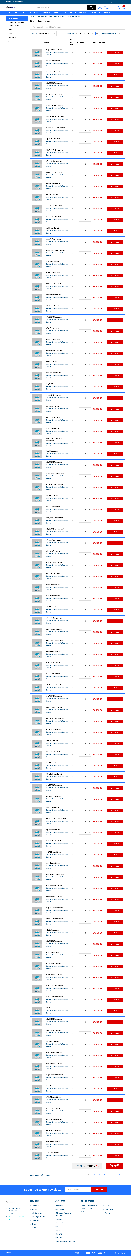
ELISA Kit (59, 1230)
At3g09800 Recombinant (54, 83)
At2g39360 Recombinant (54, 975)
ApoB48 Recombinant (53, 284)
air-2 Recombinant (52, 261)
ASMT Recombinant (53, 752)
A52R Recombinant (52, 194)
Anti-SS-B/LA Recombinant (55, 128)
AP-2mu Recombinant (53, 540)
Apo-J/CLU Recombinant (55, 72)
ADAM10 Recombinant (54, 729)
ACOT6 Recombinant (53, 406)
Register (106, 8)
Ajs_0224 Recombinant (54, 1108)
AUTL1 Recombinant (53, 507)
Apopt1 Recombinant (53, 373)
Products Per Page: (109, 33)
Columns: (70, 33)
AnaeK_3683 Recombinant (55, 250)
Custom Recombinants (64, 1223)
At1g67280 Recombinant (54, 562)
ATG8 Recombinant (52, 328)
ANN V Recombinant (53, 663)
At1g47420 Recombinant (54, 1075)
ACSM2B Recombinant (54, 796)
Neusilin (46, 12)
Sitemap (34, 1228)
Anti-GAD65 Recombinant (55, 874)
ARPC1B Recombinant (54, 774)
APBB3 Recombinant (53, 651)
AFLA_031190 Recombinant (56, 819)
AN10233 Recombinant (54, 172)
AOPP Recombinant (53, 273)
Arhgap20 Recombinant (54, 551)
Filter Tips (59, 1234)
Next (121, 1175)
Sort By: (34, 33)
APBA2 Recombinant (53, 1142)
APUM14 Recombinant (54, 1130)
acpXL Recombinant (53, 139)
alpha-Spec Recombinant (55, 105)
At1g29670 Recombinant (54, 317)
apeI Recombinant (52, 1041)
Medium (59, 1238)
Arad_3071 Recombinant (54, 518)
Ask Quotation (60, 12)
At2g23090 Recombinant (54, 908)
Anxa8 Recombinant (53, 339)
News (106, 12)
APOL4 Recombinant (53, 1097)
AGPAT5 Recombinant (53, 1008)
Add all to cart (114, 1166)
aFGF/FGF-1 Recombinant (55, 116)
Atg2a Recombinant (53, 830)
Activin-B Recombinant (54, 395)
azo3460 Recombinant (54, 206)
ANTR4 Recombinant (53, 596)
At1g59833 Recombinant (54, 997)
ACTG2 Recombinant (53, 61)
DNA (57, 1227)
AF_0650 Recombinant (54, 161)
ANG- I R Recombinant (54, 1052)
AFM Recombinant (52, 952)
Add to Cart (115, 52)
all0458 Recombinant (53, 685)
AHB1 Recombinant (53, 763)
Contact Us (95, 12)
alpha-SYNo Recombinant (55, 473)
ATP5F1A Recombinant (54, 94)
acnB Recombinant (52, 741)
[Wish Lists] (115, 7)
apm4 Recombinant (52, 496)
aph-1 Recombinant (53, 607)
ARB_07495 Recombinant (55, 718)
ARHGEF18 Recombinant (54, 350)
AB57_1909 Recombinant (55, 150)
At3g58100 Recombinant (54, 1019)
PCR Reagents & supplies (65, 1241)
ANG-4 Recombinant (53, 674)
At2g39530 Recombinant (54, 707)
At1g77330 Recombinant (54, 885)
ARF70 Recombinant (53, 417)
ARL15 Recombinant (53, 573)
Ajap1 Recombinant (52, 451)
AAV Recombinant (52, 362)
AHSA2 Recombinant (53, 852)
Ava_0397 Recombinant (54, 484)
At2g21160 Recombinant (54, 941)
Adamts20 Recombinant (54, 640)
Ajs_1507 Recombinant (54, 384)
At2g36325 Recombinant (54, 462)
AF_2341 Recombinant (54, 618)
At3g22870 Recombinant (54, 1064)
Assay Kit (59, 1206)
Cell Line (59, 1219)
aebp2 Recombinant (53, 807)
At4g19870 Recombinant (54, 696)
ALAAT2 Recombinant (53, 239)
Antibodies (35, 12)
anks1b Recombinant (53, 1030)
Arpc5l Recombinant (53, 585)
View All (10, 42)
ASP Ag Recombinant (53, 183)
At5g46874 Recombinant (54, 919)
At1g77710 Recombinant (54, 50)
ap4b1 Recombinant (53, 428)
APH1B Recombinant (53, 963)
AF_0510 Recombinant (54, 1119)
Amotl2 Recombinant (53, 295)
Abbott (10, 33)
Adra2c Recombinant (53, 930)
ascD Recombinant (52, 1153)
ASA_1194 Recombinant (54, 986)
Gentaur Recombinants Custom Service (16, 24)
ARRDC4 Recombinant (54, 629)
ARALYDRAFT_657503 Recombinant (54, 440)
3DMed (10, 29)
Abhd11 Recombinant (53, 217)
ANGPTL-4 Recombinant (54, 1086)
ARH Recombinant (52, 306)
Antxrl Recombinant (53, 863)
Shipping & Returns (78, 12)
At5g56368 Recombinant (54, 897)
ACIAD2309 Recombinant (55, 529)
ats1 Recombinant (52, 228)
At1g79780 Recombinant (54, 785)
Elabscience (12, 38)
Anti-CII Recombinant (53, 841)
